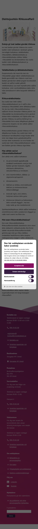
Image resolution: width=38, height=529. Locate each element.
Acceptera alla (19, 266)
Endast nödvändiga (19, 272)
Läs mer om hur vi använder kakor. (15, 260)
